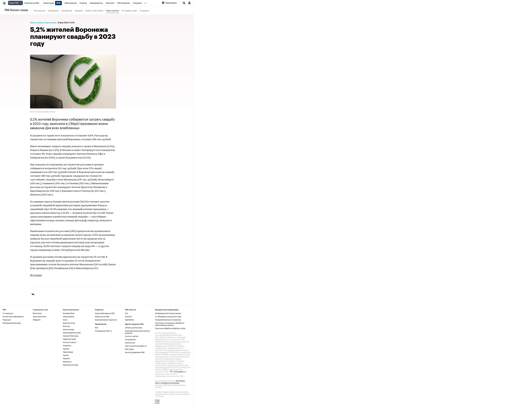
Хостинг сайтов (131, 336)
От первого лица (129, 10)
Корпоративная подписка (106, 319)
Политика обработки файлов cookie (170, 328)
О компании (8, 313)
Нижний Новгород (70, 335)
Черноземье (50, 22)
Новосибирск (68, 316)
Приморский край (70, 364)
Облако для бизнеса (133, 327)
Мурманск (67, 361)
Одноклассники (39, 316)
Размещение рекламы (12, 322)
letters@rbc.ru (180, 371)
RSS (96, 327)
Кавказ (66, 355)
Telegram (36, 319)
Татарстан (67, 345)
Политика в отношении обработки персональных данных (169, 323)
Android (128, 316)
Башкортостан (69, 322)
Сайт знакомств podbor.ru (136, 345)
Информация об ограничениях (168, 313)
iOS (126, 313)
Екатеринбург (69, 313)
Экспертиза (66, 10)
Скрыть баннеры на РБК (105, 313)
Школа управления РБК (135, 352)
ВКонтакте (37, 313)
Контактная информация (13, 316)
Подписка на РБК (102, 316)
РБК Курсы (129, 349)
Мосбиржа (180, 380)
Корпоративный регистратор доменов (137, 331)
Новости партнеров (94, 10)
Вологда (66, 326)
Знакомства (130, 342)
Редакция (7, 319)
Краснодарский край (72, 332)
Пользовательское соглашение (168, 319)
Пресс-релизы (112, 10)
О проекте (144, 10)
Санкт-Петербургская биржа (167, 382)
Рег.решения (130, 339)
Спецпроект (53, 10)
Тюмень (66, 348)
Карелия (66, 358)
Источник (36, 275)
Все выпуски (39, 10)
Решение (79, 10)
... (145, 2)
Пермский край (69, 338)
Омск (65, 319)
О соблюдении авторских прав (168, 316)
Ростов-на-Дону (69, 342)
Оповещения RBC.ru (103, 330)
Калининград (68, 329)
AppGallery (129, 319)
